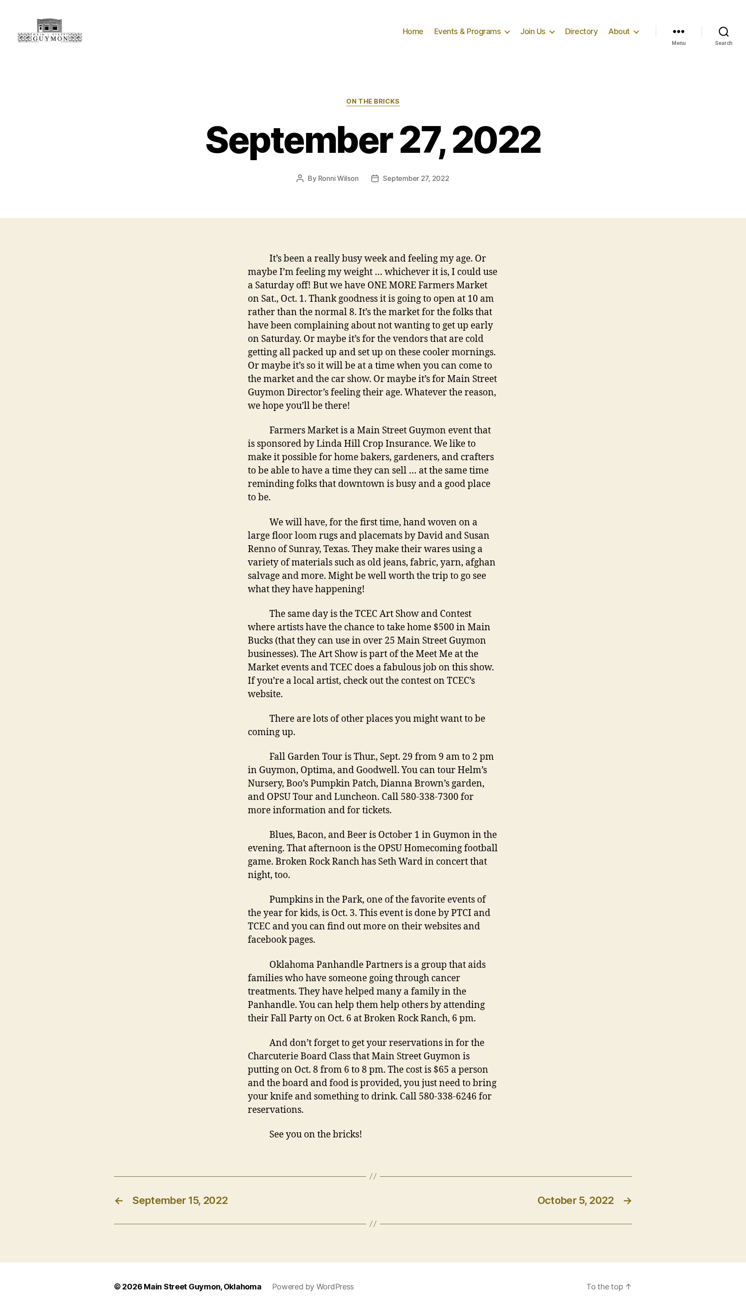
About (619, 31)
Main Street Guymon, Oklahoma (202, 1286)
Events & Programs (467, 31)
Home (413, 31)
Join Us (533, 31)
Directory (581, 31)
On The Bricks (372, 101)
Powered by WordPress (313, 1286)
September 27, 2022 (416, 178)
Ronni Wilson (338, 178)
